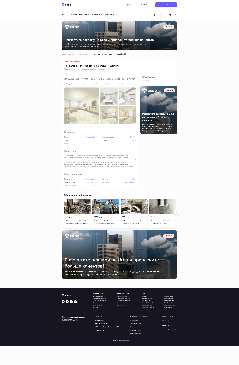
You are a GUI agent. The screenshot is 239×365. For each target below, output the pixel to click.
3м (94, 186)
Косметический (90, 179)
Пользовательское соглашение (140, 327)
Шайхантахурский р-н (148, 307)
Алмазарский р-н (146, 296)
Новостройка (90, 137)
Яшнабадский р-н (169, 303)
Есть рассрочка (97, 305)
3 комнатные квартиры (99, 300)
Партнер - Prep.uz (101, 330)
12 (133, 140)
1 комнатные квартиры (99, 296)
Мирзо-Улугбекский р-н (148, 303)
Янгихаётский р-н (169, 298)
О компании (134, 320)
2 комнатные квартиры (99, 298)
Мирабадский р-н (169, 296)
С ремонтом (120, 303)
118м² (131, 137)
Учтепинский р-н (146, 300)
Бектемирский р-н (147, 298)
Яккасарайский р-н (169, 305)
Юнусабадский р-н (169, 300)
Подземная (129, 182)
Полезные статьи (135, 330)
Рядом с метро (97, 303)
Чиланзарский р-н (147, 305)
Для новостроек (135, 333)
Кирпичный (91, 182)
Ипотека (95, 307)
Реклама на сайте (136, 323)
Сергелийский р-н (169, 307)
